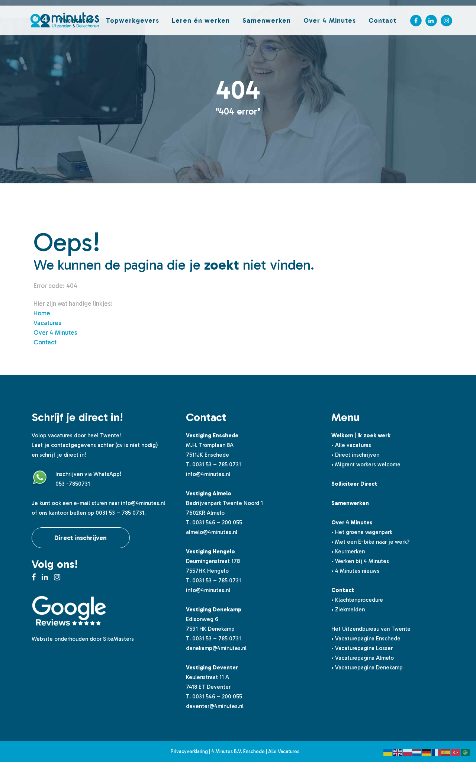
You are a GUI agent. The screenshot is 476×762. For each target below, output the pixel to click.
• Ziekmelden (348, 609)
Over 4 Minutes (55, 332)
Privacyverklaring (189, 751)
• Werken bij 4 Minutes (360, 561)
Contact (45, 342)
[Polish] (407, 751)
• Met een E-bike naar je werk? (370, 541)
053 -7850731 (72, 483)
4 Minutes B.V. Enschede (238, 751)
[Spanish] (446, 751)
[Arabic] (465, 751)
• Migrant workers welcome (366, 464)
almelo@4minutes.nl (211, 532)
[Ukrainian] (388, 751)
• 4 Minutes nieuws (355, 571)
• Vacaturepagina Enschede (366, 638)
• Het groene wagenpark (361, 532)
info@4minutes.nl (143, 503)
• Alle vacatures (351, 445)
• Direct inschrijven (355, 454)
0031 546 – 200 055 (217, 522)
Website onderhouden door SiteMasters (83, 639)
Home (41, 313)
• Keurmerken (348, 551)
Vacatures (47, 323)
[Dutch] (417, 751)
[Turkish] (456, 751)
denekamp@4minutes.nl (216, 648)
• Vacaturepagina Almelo (362, 658)
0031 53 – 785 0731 (216, 464)
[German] (427, 751)
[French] (436, 751)
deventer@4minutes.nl (215, 706)
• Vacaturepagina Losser (362, 648)
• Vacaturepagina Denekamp (367, 667)
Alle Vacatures (283, 751)
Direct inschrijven (80, 537)
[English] (398, 751)
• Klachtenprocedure (357, 600)
